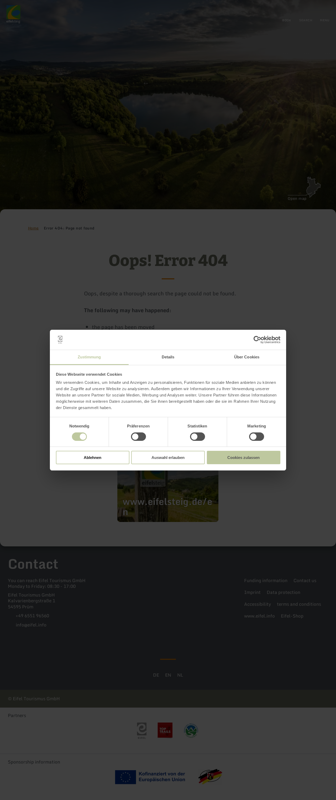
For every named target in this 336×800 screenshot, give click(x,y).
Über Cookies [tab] (246, 357)
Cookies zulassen (243, 457)
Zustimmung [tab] (89, 357)
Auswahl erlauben (168, 457)
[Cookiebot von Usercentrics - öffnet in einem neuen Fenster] (257, 340)
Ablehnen (92, 457)
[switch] (138, 436)
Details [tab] (168, 357)
